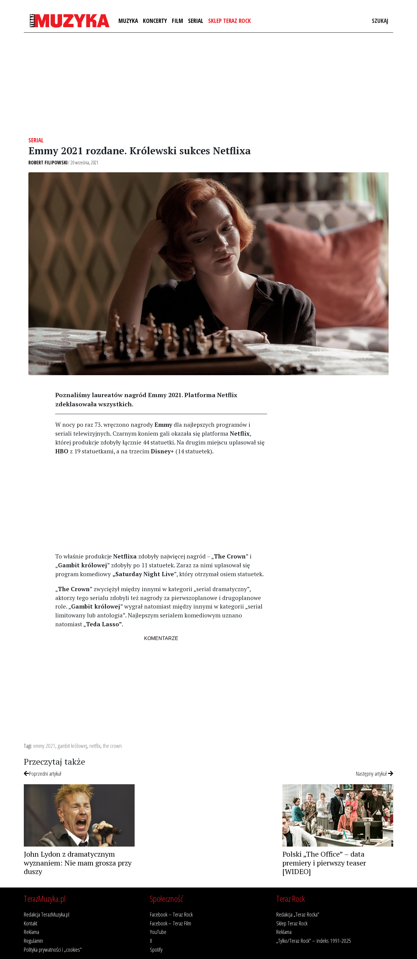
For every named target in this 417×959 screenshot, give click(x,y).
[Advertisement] (208, 84)
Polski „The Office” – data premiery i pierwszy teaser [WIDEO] (324, 863)
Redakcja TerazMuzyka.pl (46, 914)
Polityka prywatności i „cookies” (53, 949)
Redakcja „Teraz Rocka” (297, 914)
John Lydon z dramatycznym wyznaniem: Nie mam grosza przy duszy (78, 863)
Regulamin (33, 940)
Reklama (31, 932)
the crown (112, 745)
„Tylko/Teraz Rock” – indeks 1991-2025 (313, 940)
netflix (94, 745)
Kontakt (30, 923)
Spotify (156, 949)
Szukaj (380, 20)
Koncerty (155, 20)
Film (177, 20)
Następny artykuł (372, 773)
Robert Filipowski (48, 162)
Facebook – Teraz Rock (171, 914)
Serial (195, 20)
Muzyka (128, 20)
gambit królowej (72, 745)
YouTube (158, 932)
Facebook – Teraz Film (170, 923)
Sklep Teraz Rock (229, 20)
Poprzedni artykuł (45, 773)
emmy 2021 (44, 745)
